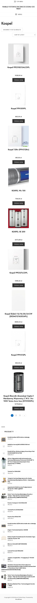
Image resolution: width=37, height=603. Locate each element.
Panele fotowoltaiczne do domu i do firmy (18, 8)
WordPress (18, 599)
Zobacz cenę (18, 80)
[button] (18, 14)
